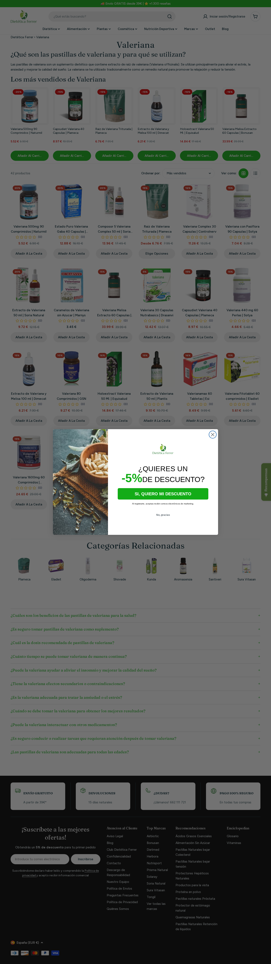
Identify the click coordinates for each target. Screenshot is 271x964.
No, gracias (163, 514)
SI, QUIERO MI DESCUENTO (163, 494)
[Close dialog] (212, 434)
